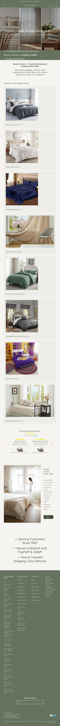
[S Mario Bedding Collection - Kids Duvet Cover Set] (19, 450)
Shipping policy (52, 721)
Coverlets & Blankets (21, 613)
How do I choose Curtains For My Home (8, 691)
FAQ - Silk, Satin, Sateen (8, 655)
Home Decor (21, 583)
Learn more (47, 517)
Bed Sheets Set (22, 597)
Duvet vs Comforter (7, 594)
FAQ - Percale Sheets (7, 665)
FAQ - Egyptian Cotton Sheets (8, 649)
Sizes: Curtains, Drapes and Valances (8, 616)
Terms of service (44, 721)
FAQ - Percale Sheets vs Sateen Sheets (9, 684)
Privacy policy (36, 721)
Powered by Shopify (19, 721)
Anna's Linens (11, 721)
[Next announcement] (57, 1)
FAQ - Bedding (8, 640)
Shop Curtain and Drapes (13, 251)
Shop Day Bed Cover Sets (14, 421)
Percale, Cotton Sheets (8, 605)
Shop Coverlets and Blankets (15, 294)
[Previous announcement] (3, 1)
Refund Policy (35, 590)
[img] (30, 433)
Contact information (51, 722)
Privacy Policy (35, 593)
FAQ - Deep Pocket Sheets (8, 644)
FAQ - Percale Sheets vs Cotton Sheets (8, 677)
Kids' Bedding (21, 593)
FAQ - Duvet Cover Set (7, 660)
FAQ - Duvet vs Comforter (8, 670)
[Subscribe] (42, 702)
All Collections (21, 590)
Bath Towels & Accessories (21, 624)
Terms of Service (36, 600)
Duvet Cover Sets (21, 608)
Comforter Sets (22, 600)
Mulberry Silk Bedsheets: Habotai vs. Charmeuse (7, 624)
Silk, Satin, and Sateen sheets (8, 610)
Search (33, 580)
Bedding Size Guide (7, 589)
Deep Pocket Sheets (7, 599)
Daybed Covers (22, 603)
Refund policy (28, 721)
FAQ (5, 581)
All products (21, 586)
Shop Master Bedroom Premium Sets (17, 336)
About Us (34, 583)
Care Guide (7, 585)
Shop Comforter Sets (12, 167)
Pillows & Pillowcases (21, 618)
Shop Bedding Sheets (12, 209)
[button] (3, 5)
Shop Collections (11, 41)
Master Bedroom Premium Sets (22, 629)
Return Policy (35, 586)
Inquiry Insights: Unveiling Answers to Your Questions (8, 633)
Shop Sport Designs (12, 378)
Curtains (20, 580)
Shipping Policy (35, 597)
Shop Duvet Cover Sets (13, 125)
